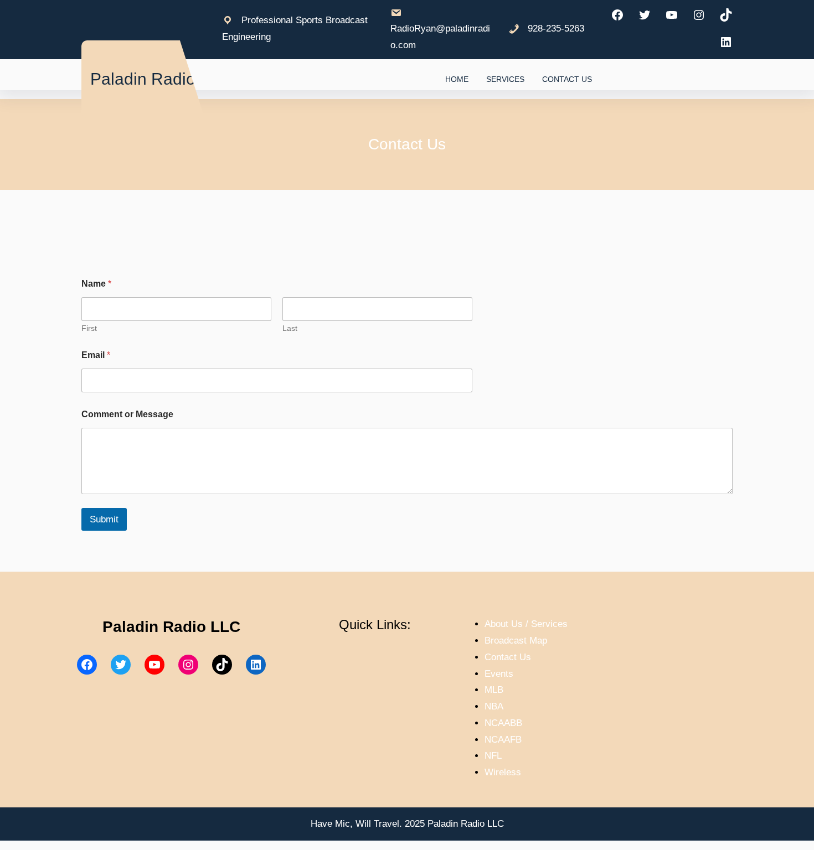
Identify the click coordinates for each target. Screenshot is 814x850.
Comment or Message (127, 414)
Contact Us (508, 657)
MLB (494, 690)
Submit (104, 519)
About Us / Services (526, 624)
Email (95, 355)
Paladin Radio (142, 79)
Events (499, 673)
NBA (494, 706)
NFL (493, 755)
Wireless (503, 772)
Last (289, 328)
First (89, 328)
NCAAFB (503, 739)
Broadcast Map (516, 640)
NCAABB (503, 723)
